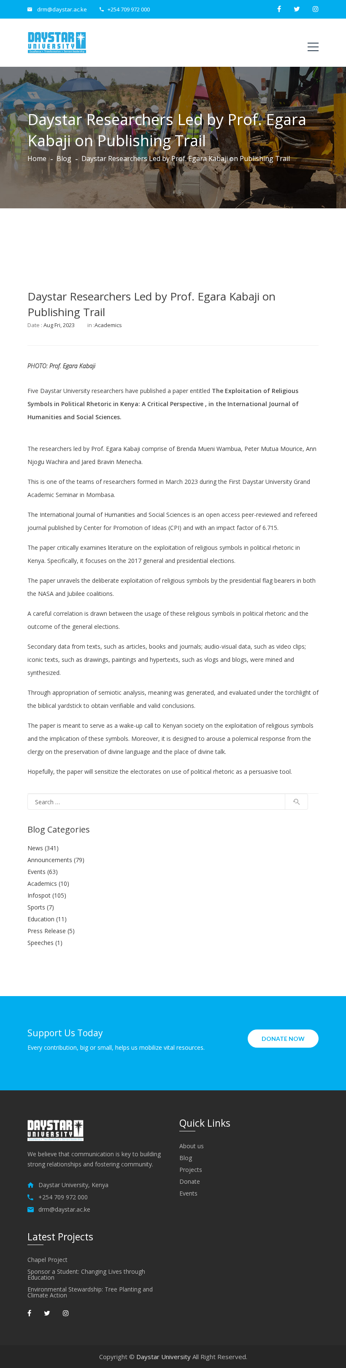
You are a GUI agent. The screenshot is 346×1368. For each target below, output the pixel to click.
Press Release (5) (51, 931)
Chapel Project (47, 1260)
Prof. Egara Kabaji (72, 366)
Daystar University (163, 1356)
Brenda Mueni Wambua (208, 449)
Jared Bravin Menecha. (112, 462)
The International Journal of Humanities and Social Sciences (108, 515)
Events (188, 1193)
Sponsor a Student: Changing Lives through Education (86, 1275)
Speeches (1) (44, 942)
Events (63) (42, 871)
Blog (64, 158)
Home (36, 158)
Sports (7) (40, 907)
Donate (189, 1182)
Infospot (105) (46, 895)
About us (191, 1146)
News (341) (43, 848)
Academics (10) (48, 883)
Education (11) (47, 919)
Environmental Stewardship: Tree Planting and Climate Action (90, 1292)
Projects (190, 1170)
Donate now (283, 1038)
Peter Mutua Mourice (273, 449)
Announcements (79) (55, 860)
